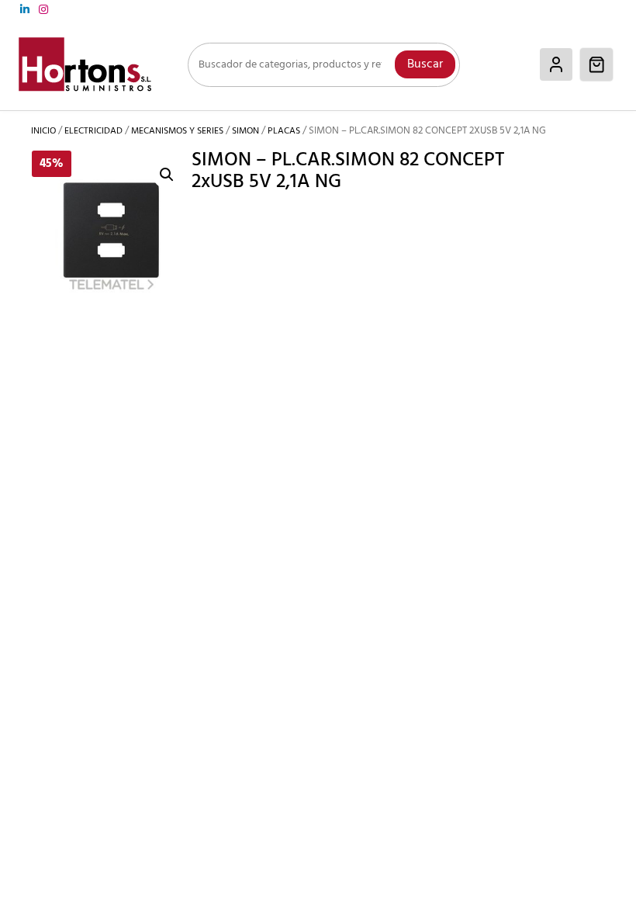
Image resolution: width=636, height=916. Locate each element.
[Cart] (596, 64)
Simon (245, 131)
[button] (167, 175)
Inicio (43, 131)
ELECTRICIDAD (93, 131)
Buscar (425, 64)
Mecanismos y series (177, 131)
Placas (284, 131)
